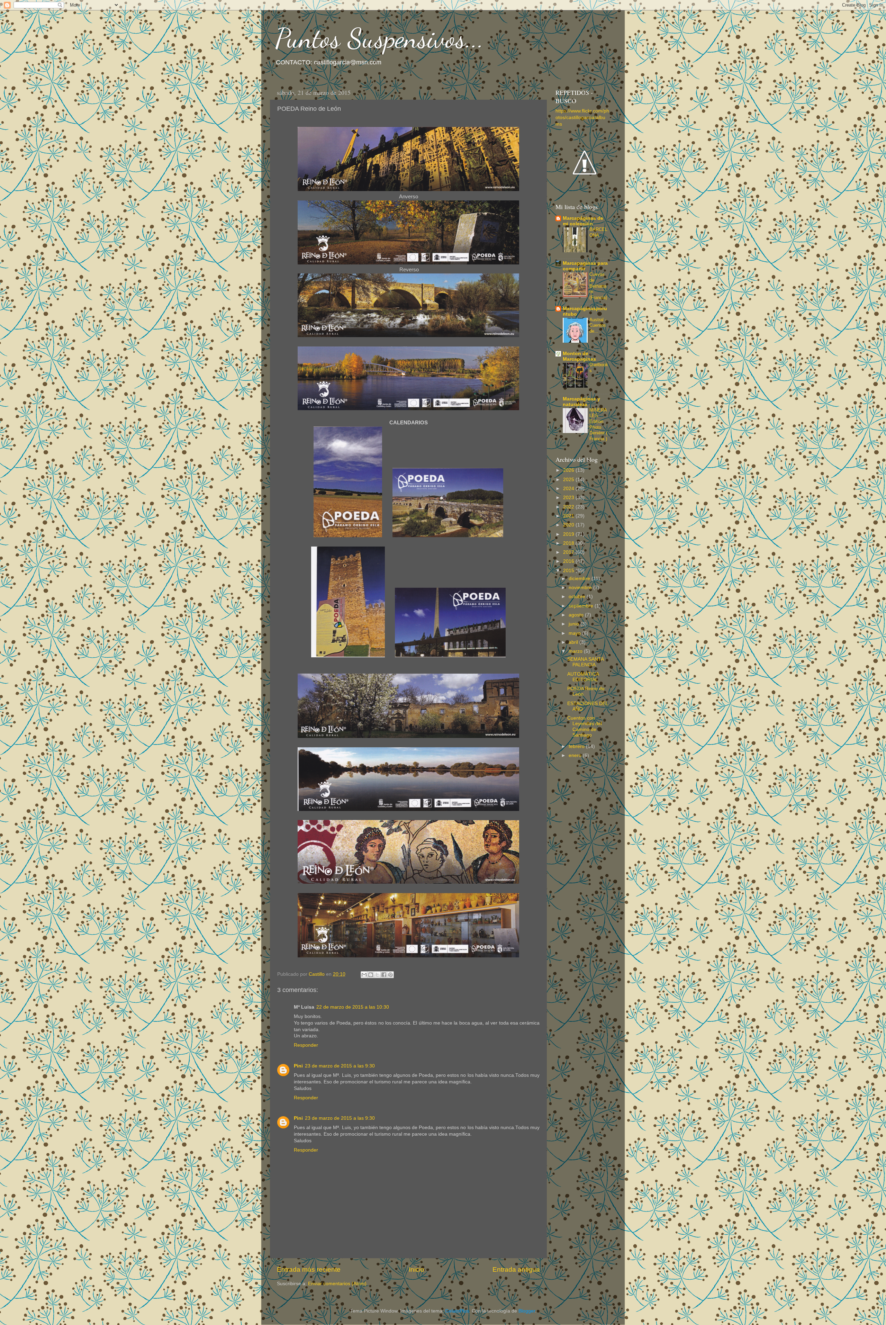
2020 (569, 525)
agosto (577, 615)
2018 (569, 543)
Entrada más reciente (309, 1269)
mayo (575, 633)
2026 (569, 470)
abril (574, 642)
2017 (569, 552)
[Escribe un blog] (370, 974)
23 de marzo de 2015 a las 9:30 (340, 1066)
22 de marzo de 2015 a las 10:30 (352, 1007)
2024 (569, 488)
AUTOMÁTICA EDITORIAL (583, 676)
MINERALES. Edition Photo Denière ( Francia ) (598, 424)
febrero (577, 746)
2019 (569, 534)
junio (574, 624)
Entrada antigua (516, 1269)
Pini (298, 1066)
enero (576, 755)
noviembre (581, 587)
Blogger (526, 1311)
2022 (569, 507)
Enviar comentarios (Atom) (337, 1283)
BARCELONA (598, 232)
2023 (569, 497)
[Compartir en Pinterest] (390, 974)
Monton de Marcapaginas (579, 356)
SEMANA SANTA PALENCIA (585, 662)
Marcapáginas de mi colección (583, 221)
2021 (569, 516)
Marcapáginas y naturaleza (581, 401)
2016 (569, 561)
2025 (569, 479)
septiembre (582, 606)
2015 (569, 570)
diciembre (580, 578)
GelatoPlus (457, 1311)
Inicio (416, 1269)
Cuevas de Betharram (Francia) (598, 286)
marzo (576, 651)
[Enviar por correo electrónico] (364, 974)
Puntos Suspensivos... (379, 38)
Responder (306, 1045)
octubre (578, 596)
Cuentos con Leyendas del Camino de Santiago (584, 726)
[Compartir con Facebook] (383, 974)
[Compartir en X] (377, 974)
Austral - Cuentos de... (597, 325)
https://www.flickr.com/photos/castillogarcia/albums (582, 117)
